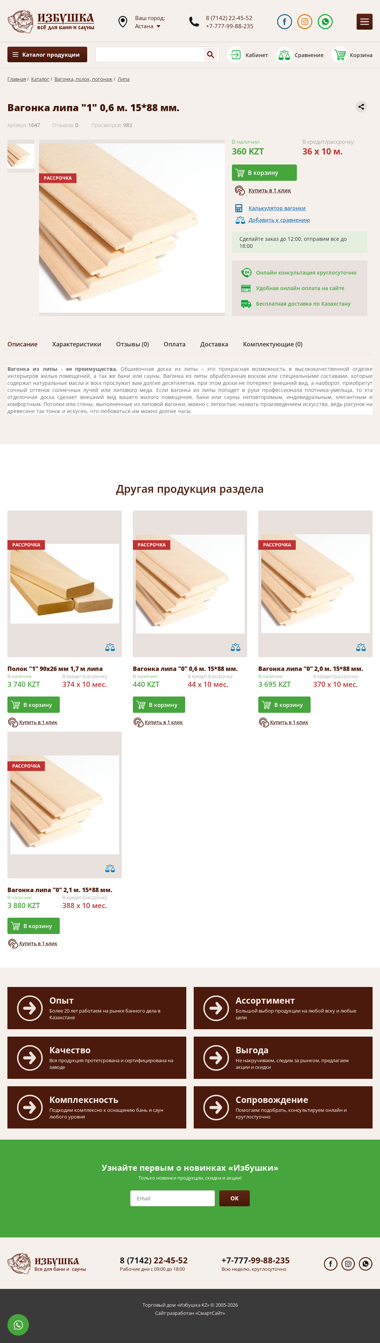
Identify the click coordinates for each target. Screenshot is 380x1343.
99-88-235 (256, 1260)
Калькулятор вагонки (277, 208)
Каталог (40, 79)
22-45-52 (154, 1260)
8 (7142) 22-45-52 (229, 17)
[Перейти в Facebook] (284, 21)
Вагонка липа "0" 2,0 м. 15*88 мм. (310, 669)
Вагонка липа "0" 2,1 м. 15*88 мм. (59, 890)
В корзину (263, 173)
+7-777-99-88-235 (229, 26)
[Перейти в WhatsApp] (325, 21)
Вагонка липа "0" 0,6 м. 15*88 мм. (185, 669)
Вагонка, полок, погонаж (83, 79)
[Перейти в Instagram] (304, 21)
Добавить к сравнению (279, 219)
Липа (124, 79)
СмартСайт (210, 1313)
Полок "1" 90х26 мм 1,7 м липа (55, 669)
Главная (16, 79)
